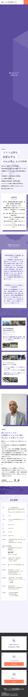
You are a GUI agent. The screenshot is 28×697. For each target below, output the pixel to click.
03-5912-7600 (14, 647)
